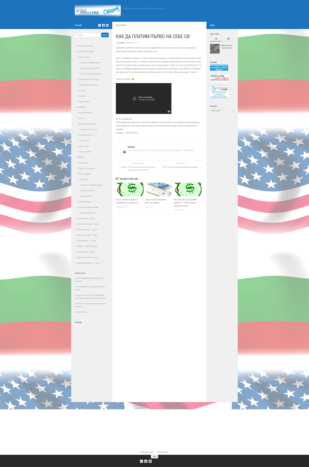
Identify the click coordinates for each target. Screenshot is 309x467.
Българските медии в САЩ (91, 74)
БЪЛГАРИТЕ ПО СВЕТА (85, 51)
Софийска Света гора (89, 129)
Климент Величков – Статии (87, 257)
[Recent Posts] (216, 38)
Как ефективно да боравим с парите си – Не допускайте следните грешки (186, 202)
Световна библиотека (87, 213)
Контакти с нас (147, 452)
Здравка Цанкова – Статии (87, 235)
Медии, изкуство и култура (89, 79)
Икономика (121, 25)
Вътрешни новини (85, 113)
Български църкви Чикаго (90, 68)
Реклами (82, 96)
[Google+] (99, 25)
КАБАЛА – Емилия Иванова (87, 246)
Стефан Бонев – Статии (86, 218)
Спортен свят (84, 179)
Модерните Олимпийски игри (91, 185)
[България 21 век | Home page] (98, 11)
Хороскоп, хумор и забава (88, 207)
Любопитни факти (85, 202)
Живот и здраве (85, 174)
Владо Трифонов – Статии (87, 229)
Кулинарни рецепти (86, 135)
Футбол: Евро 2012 (87, 191)
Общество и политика (87, 168)
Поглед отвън (84, 140)
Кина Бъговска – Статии (86, 252)
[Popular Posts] (228, 38)
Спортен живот (84, 102)
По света (82, 90)
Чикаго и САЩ (84, 57)
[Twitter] (107, 25)
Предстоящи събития (85, 46)
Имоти (81, 118)
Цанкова (121, 43)
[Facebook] (103, 25)
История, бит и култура (87, 124)
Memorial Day (82, 312)
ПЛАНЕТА (80, 157)
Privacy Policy (163, 452)
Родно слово (83, 146)
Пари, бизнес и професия (88, 85)
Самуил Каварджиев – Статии (88, 263)
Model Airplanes (86, 196)
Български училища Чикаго (91, 63)
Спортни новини (85, 152)
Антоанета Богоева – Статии (88, 224)
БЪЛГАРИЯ (81, 107)
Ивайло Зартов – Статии (86, 241)
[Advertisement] (92, 361)
